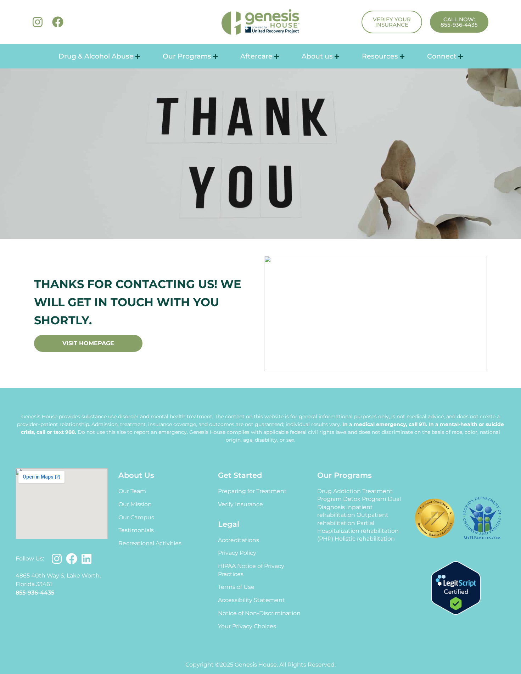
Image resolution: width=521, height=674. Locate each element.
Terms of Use (236, 587)
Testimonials (136, 530)
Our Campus (136, 517)
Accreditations (238, 540)
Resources (380, 56)
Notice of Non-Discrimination (259, 613)
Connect (441, 56)
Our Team (132, 491)
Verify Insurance (240, 504)
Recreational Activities (149, 543)
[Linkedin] (86, 558)
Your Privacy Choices (247, 626)
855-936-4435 (35, 592)
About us (317, 56)
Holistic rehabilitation (365, 538)
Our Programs (187, 56)
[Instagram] (37, 22)
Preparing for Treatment (252, 491)
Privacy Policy (237, 552)
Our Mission (135, 504)
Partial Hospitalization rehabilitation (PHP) (358, 531)
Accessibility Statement (251, 600)
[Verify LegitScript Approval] (456, 612)
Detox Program (364, 499)
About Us (136, 475)
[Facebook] (57, 22)
